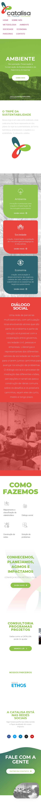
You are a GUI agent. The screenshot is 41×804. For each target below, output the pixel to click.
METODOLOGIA (9, 25)
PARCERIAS (8, 34)
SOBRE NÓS (17, 20)
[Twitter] (15, 736)
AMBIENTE (24, 25)
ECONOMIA (22, 29)
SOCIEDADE (8, 29)
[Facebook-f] (9, 736)
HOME (5, 20)
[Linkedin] (20, 736)
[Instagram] (26, 736)
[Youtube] (32, 736)
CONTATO (20, 34)
